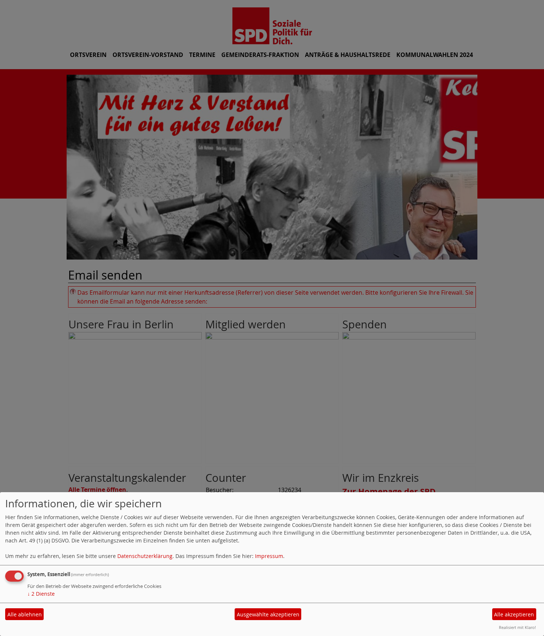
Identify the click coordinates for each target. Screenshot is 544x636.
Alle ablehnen (24, 614)
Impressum (269, 555)
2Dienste (41, 593)
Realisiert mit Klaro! (517, 627)
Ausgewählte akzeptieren (268, 614)
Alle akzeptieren (514, 614)
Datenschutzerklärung (144, 555)
